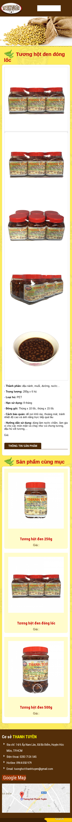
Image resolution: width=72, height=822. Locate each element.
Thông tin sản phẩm (22, 445)
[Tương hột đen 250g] (36, 531)
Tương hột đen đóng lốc (36, 623)
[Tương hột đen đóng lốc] (36, 615)
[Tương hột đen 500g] (36, 700)
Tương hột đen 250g (36, 539)
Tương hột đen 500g (36, 707)
